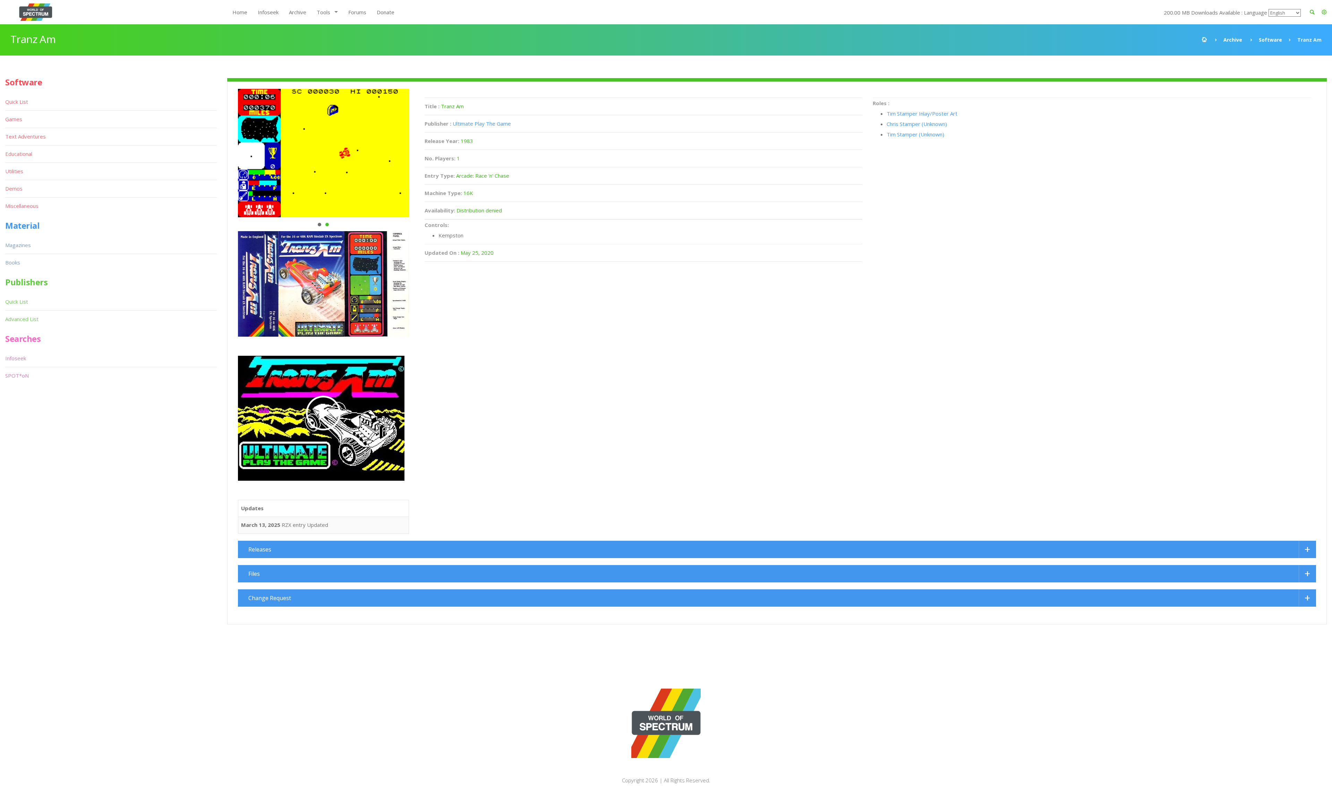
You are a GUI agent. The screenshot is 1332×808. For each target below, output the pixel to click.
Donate (385, 12)
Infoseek (268, 12)
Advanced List (22, 318)
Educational (18, 153)
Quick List (16, 101)
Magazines (18, 245)
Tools (323, 12)
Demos (14, 188)
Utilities (14, 171)
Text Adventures (25, 136)
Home (239, 12)
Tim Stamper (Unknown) (915, 134)
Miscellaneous (22, 205)
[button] (1324, 12)
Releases (259, 549)
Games (13, 119)
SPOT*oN (17, 375)
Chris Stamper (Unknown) (917, 123)
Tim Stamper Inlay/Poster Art (922, 113)
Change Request (269, 598)
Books (12, 262)
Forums (357, 12)
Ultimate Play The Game (482, 123)
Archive (297, 12)
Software (1270, 39)
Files (254, 574)
